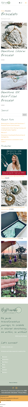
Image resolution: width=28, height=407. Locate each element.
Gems (3, 367)
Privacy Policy (22, 392)
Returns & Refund (13, 382)
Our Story (5, 362)
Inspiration (5, 359)
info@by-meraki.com (7, 347)
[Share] (2, 404)
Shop (3, 364)
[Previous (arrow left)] (0, 406)
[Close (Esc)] (0, 404)
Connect (4, 369)
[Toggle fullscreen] (3, 404)
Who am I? (4, 132)
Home (3, 11)
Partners (4, 372)
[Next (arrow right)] (2, 406)
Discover (4, 357)
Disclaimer (14, 392)
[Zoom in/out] (4, 404)
